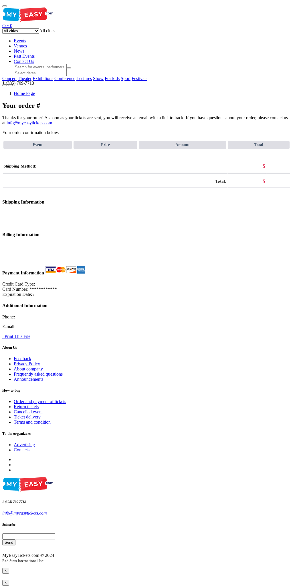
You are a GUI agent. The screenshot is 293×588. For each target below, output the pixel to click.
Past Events (24, 56)
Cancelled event (28, 411)
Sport (125, 78)
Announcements (28, 379)
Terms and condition (32, 422)
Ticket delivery (27, 416)
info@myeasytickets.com (29, 122)
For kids (112, 78)
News (19, 51)
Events (20, 40)
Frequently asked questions (38, 374)
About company (28, 368)
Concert (9, 78)
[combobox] (47, 30)
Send (9, 542)
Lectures (84, 78)
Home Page (24, 93)
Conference (64, 78)
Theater (24, 78)
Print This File (16, 336)
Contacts (21, 449)
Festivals (139, 78)
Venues (20, 45)
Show (98, 78)
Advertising (24, 444)
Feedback (22, 358)
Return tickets (26, 406)
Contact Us (24, 61)
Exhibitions (43, 78)
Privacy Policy (27, 363)
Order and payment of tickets (40, 401)
